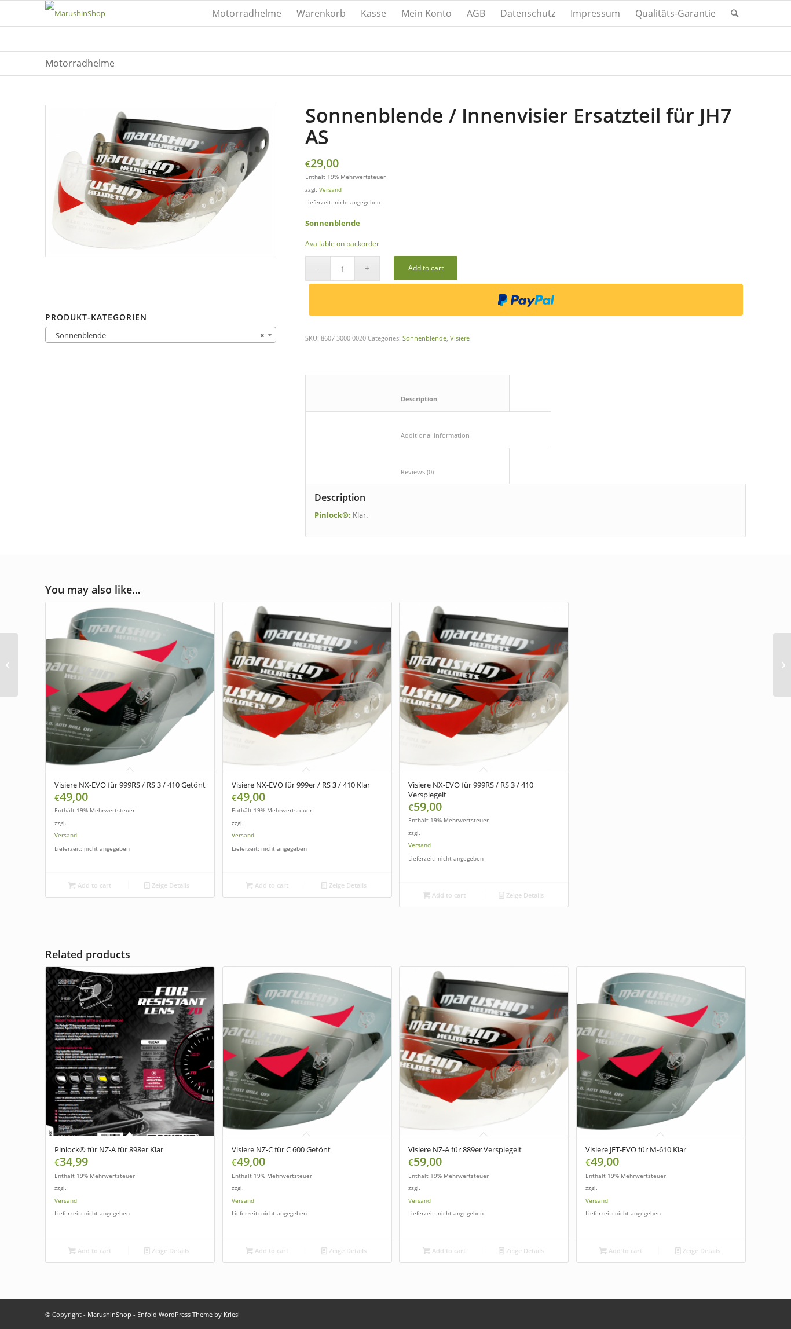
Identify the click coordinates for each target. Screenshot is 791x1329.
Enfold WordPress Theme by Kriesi (188, 1314)
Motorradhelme (80, 63)
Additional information (428, 435)
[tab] (407, 393)
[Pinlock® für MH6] (782, 665)
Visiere (460, 338)
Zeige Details (169, 885)
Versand (330, 189)
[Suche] (734, 13)
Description (407, 398)
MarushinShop (109, 1314)
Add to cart (426, 268)
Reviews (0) (407, 471)
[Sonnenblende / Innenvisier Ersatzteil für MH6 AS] (9, 665)
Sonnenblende (424, 338)
